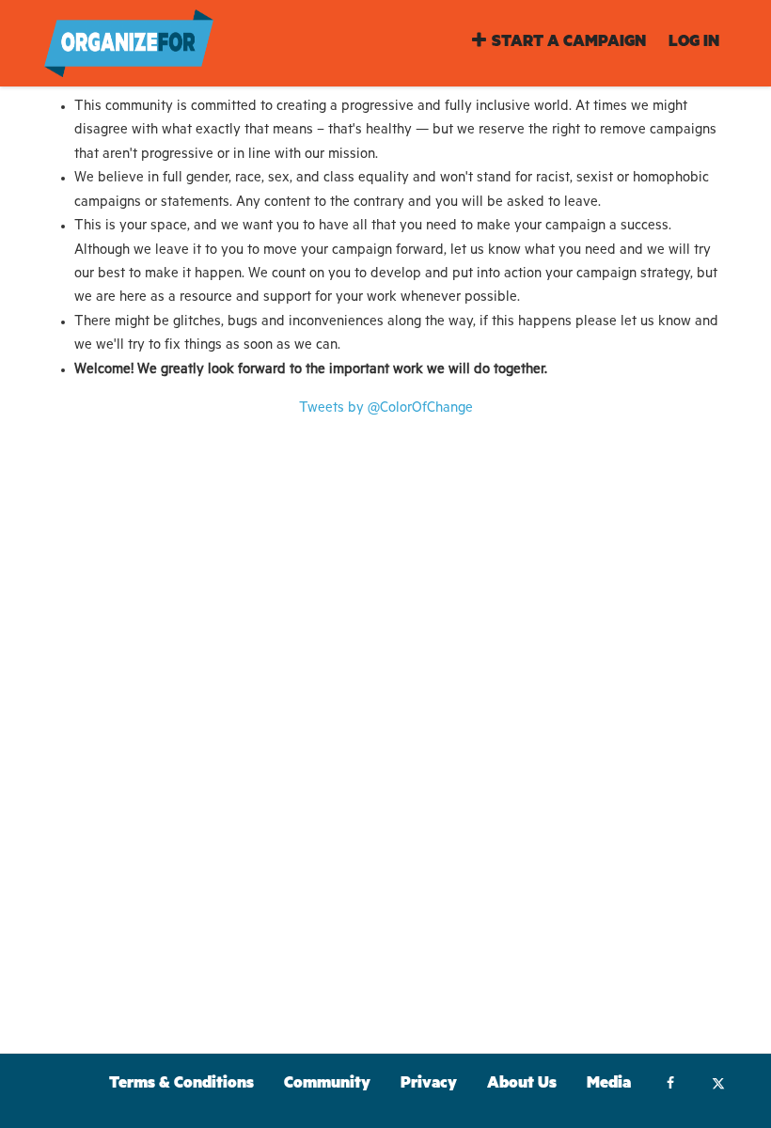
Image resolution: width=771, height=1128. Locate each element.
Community (327, 1085)
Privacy (429, 1085)
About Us (522, 1085)
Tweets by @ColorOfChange (386, 409)
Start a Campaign (569, 44)
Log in (694, 44)
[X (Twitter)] (718, 1085)
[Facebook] (670, 1085)
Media (609, 1085)
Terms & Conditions (181, 1085)
